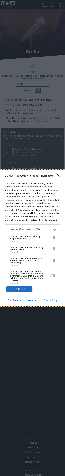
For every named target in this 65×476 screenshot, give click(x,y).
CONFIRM (19, 289)
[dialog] (32, 238)
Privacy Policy (50, 300)
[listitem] (32, 230)
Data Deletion (14, 300)
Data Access (32, 300)
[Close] (59, 176)
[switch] (52, 237)
